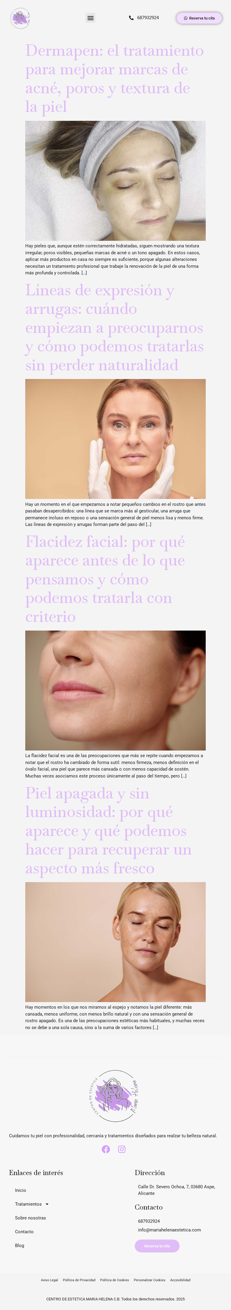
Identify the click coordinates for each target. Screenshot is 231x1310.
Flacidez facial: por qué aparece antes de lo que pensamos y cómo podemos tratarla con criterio (105, 578)
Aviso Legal (49, 1280)
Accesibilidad (180, 1280)
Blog (19, 1245)
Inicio (20, 1190)
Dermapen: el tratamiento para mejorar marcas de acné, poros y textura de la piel (114, 78)
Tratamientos (28, 1204)
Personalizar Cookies (149, 1280)
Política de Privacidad (79, 1280)
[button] (90, 18)
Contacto (24, 1231)
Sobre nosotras (30, 1218)
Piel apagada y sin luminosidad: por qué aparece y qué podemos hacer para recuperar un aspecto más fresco (108, 830)
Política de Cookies (114, 1280)
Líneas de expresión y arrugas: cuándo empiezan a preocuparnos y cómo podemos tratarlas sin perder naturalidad (114, 327)
